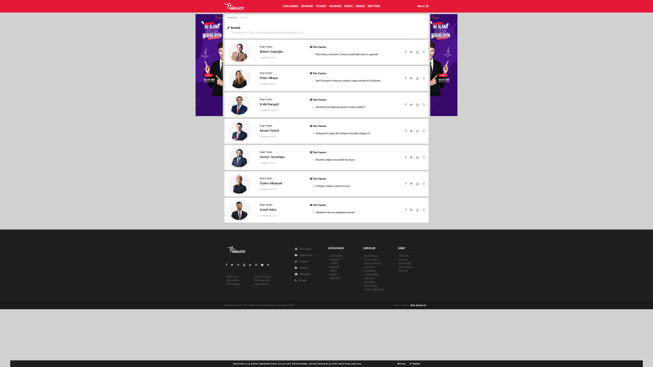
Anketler (403, 259)
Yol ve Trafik (370, 259)
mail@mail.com (268, 57)
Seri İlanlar (369, 282)
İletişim (302, 280)
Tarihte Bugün (371, 274)
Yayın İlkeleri (232, 280)
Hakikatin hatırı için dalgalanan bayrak (335, 212)
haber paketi (316, 305)
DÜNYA (348, 6)
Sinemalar (369, 278)
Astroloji (403, 270)
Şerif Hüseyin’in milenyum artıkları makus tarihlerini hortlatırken (348, 80)
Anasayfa (232, 17)
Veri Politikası (233, 284)
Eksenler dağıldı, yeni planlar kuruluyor (335, 159)
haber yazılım (344, 305)
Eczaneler (369, 267)
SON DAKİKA (290, 6)
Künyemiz (304, 274)
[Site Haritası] (263, 265)
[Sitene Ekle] (269, 265)
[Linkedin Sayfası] (251, 265)
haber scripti (329, 305)
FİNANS (360, 6)
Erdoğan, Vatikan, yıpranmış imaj (332, 186)
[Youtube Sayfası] (245, 265)
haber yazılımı (302, 305)
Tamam (416, 363)
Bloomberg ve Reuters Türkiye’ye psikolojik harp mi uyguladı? (347, 54)
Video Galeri (306, 255)
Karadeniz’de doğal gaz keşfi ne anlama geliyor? (340, 107)
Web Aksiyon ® (418, 305)
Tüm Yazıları (319, 47)
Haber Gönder (261, 284)
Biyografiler (405, 263)
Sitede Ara (404, 256)
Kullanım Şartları (262, 276)
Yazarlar (303, 261)
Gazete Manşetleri (373, 289)
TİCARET (321, 6)
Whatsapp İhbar (262, 280)
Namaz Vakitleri (372, 263)
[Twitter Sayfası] (233, 265)
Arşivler (303, 267)
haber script (357, 305)
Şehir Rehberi (371, 285)
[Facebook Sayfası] (228, 265)
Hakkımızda (232, 276)
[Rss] (257, 265)
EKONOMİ (307, 6)
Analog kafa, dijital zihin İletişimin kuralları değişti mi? (342, 133)
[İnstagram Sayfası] (239, 265)
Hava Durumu (371, 256)
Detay (402, 363)
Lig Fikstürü (370, 270)
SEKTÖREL (374, 6)
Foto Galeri (305, 249)
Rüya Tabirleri (406, 267)
